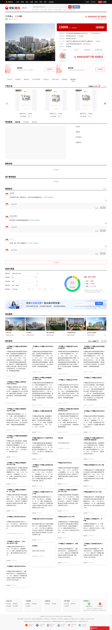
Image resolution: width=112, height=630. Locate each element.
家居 (36, 2)
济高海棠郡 (50, 9)
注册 (105, 2)
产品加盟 (54, 603)
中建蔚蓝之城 (72, 9)
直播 (31, 2)
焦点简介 (8, 603)
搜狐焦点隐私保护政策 (84, 306)
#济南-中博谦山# (49, 197)
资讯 (27, 2)
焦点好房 (66, 603)
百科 (40, 2)
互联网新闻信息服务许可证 (58, 621)
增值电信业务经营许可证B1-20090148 (32, 621)
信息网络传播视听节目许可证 (71, 621)
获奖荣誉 (15, 603)
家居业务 (34, 603)
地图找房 (76, 7)
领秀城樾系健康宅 (58, 9)
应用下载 (73, 603)
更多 (104, 86)
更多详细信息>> (87, 44)
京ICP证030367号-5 (46, 621)
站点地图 (15, 606)
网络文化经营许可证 (83, 621)
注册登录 (66, 606)
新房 (22, 2)
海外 (45, 2)
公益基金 (51, 2)
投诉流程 (8, 606)
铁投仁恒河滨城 (35, 9)
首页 (17, 2)
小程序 (87, 2)
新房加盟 (47, 603)
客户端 (93, 2)
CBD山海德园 (43, 9)
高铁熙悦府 (65, 9)
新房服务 (28, 603)
